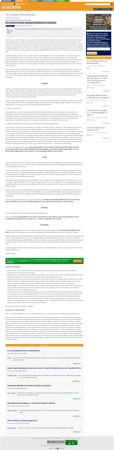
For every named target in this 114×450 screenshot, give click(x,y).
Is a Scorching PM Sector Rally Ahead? (23, 350)
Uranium (21, 23)
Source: (24, 25)
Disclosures (107, 9)
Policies (79, 438)
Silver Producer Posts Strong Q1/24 (22, 420)
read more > (77, 364)
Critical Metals (52, 23)
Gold (7, 23)
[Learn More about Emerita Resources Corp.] (98, 22)
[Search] (111, 4)
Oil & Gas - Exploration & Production (35, 23)
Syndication (67, 438)
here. (31, 306)
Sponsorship (59, 438)
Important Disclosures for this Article (18, 20)
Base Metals (13, 23)
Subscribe (77, 261)
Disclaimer (45, 438)
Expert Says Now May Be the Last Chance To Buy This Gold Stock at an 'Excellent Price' (44, 368)
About (40, 438)
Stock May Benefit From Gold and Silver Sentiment (29, 385)
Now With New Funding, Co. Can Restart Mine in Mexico (31, 403)
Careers (73, 438)
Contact (52, 438)
